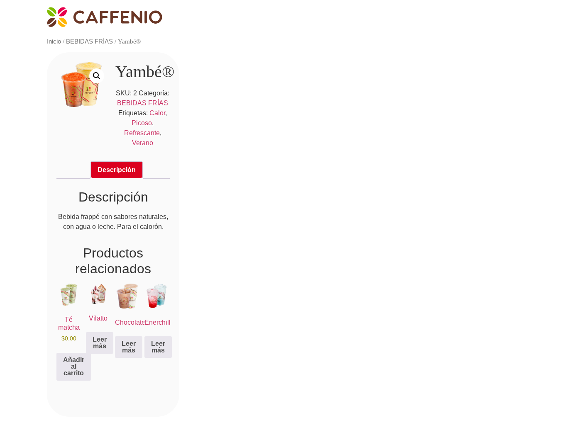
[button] (96, 75)
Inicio (54, 41)
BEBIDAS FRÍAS (89, 41)
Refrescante (142, 132)
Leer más (100, 343)
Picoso (142, 122)
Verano (142, 142)
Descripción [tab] (117, 169)
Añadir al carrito (73, 366)
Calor (157, 113)
